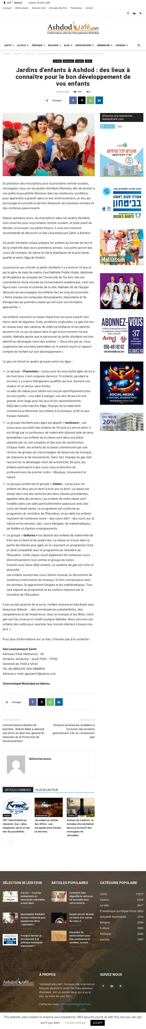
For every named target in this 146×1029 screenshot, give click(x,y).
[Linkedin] (134, 13)
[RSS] (140, 13)
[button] (138, 45)
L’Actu (7, 45)
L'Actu (88, 61)
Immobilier (103, 45)
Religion (53, 45)
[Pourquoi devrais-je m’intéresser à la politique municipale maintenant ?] (10, 939)
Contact (89, 7)
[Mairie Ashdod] (121, 220)
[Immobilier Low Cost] (121, 430)
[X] (82, 100)
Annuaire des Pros (58, 7)
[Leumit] (121, 308)
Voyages (120, 45)
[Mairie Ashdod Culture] (121, 264)
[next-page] (11, 843)
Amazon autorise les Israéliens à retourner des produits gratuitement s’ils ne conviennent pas (74, 731)
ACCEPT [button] (97, 1022)
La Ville (21, 45)
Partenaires (76, 7)
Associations (83, 45)
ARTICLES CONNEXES (18, 789)
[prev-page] (5, 843)
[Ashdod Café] (73, 28)
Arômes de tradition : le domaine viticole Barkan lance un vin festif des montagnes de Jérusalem (80, 828)
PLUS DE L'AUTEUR (47, 789)
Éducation (30, 53)
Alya (67, 45)
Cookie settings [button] (75, 1022)
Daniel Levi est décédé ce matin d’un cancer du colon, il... (81, 917)
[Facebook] (128, 13)
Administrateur (40, 759)
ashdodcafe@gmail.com (75, 1004)
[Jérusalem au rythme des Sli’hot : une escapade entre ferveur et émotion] (49, 807)
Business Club (39, 7)
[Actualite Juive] (121, 352)
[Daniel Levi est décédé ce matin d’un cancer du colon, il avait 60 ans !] (59, 918)
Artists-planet (21, 7)
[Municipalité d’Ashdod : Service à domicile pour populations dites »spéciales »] (10, 918)
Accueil (6, 53)
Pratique (37, 45)
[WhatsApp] (90, 100)
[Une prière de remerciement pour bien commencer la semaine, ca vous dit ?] (59, 936)
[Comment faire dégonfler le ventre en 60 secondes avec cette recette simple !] (59, 896)
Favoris (79, 61)
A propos (7, 7)
